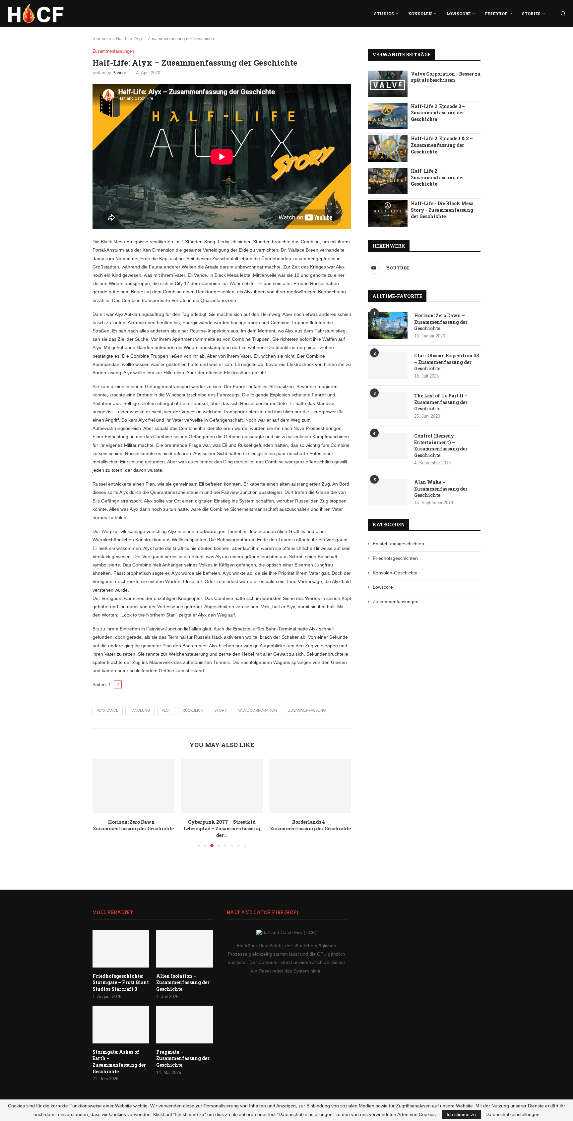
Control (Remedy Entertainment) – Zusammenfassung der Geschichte (441, 445)
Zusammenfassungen (395, 601)
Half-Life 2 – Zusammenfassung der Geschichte (437, 177)
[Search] (563, 13)
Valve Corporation (257, 710)
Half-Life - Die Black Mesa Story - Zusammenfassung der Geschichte (442, 209)
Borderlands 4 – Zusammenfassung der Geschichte (310, 825)
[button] (101, 802)
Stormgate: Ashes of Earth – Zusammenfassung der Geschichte (119, 1062)
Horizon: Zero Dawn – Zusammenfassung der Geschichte (133, 825)
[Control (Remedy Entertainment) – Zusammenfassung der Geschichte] (388, 446)
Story (220, 710)
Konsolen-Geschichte (395, 572)
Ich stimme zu (461, 1114)
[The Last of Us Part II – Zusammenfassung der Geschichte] (388, 405)
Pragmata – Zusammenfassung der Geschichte (183, 1058)
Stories (531, 13)
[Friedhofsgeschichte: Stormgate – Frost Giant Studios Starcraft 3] (121, 949)
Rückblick (192, 710)
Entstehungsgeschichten (398, 543)
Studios (384, 13)
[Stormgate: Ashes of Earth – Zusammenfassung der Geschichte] (121, 1024)
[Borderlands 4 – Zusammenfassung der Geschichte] (310, 786)
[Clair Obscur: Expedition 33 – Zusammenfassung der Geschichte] (388, 365)
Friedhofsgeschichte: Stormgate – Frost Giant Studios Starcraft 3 (121, 982)
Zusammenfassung (307, 710)
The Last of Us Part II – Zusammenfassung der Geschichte (441, 402)
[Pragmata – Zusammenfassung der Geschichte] (184, 1024)
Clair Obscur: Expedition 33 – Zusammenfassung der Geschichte (446, 362)
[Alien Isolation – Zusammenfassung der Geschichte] (184, 949)
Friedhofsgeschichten (395, 558)
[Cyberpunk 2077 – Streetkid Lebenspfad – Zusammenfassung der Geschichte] (222, 786)
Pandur (119, 72)
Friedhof (496, 13)
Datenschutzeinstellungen (512, 1114)
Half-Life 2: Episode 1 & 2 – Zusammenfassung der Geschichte (442, 144)
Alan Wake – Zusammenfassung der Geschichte (441, 488)
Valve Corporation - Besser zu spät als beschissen (445, 77)
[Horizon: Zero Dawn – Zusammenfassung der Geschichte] (133, 786)
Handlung (140, 710)
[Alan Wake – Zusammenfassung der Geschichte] (388, 492)
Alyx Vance (107, 710)
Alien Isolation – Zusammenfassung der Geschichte (183, 982)
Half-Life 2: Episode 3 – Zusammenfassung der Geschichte (438, 112)
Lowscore (458, 13)
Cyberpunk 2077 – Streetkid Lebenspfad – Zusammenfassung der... (221, 828)
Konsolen (420, 13)
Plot (166, 710)
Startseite (102, 38)
